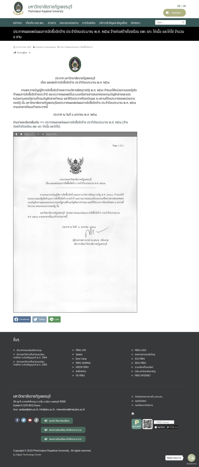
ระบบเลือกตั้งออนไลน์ (143, 367)
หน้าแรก (17, 22)
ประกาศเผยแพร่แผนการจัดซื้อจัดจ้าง (76, 47)
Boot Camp (80, 358)
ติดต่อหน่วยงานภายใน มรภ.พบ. (148, 396)
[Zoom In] (43, 134)
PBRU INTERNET (142, 375)
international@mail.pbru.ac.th (71, 409)
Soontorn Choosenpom (45, 47)
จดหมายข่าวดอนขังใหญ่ (144, 354)
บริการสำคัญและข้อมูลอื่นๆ (113, 22)
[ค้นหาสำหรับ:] (170, 22)
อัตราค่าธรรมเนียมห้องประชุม (28, 350)
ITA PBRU (79, 375)
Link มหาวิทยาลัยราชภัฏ (144, 371)
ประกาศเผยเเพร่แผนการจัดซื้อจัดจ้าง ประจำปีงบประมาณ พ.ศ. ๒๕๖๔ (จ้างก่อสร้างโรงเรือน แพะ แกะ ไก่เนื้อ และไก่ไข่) (70, 124)
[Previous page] (16, 134)
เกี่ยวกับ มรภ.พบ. (35, 22)
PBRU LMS (80, 350)
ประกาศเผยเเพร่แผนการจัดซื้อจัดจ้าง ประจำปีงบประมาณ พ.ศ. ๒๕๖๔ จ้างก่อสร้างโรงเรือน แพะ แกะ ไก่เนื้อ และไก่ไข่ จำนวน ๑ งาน (98, 34)
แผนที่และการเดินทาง (143, 405)
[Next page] (21, 134)
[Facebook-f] (17, 420)
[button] (57, 421)
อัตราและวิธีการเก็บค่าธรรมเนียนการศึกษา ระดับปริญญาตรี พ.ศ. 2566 (30, 363)
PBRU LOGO (139, 350)
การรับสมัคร (88, 22)
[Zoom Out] (38, 134)
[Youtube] (30, 420)
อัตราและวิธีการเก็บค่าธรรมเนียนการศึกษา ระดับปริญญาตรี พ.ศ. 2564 (30, 355)
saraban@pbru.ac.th (28, 409)
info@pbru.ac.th (47, 409)
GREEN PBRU (81, 367)
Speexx (78, 354)
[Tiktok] (36, 420)
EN (178, 6)
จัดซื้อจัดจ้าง (80, 371)
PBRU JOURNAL (82, 363)
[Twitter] (23, 420)
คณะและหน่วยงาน (69, 22)
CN (184, 6)
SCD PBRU (139, 358)
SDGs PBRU (139, 363)
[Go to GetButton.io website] (192, 464)
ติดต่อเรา (135, 22)
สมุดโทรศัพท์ (139, 401)
